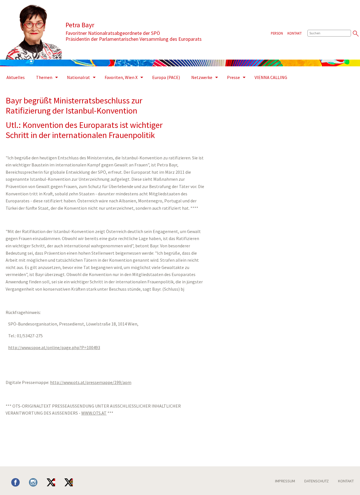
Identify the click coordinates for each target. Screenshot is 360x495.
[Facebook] (19, 482)
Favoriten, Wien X (121, 77)
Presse (233, 77)
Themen (44, 77)
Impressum (285, 480)
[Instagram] (37, 482)
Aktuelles (15, 77)
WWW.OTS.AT (94, 413)
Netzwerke (201, 77)
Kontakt (294, 33)
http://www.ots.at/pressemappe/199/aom (90, 382)
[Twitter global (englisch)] (72, 482)
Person (277, 33)
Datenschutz (316, 480)
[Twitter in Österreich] (55, 482)
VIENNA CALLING (271, 77)
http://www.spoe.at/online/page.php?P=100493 (54, 347)
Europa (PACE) (166, 77)
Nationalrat (78, 77)
